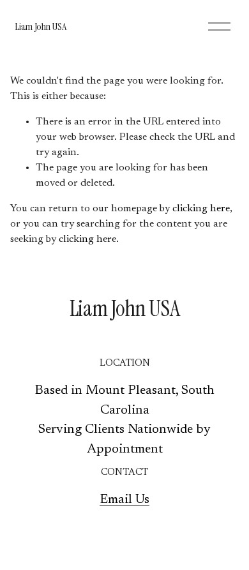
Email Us (124, 499)
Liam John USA (40, 26)
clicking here (201, 209)
